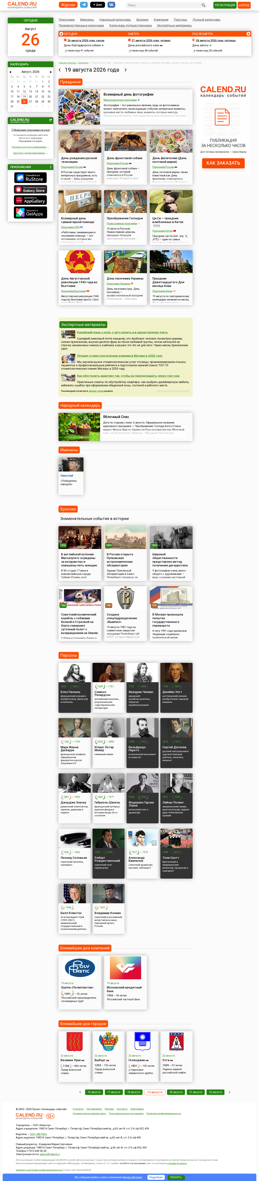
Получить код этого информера (29, 147)
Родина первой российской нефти (174, 1071)
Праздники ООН (70, 227)
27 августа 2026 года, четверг (151, 40)
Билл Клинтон (71, 913)
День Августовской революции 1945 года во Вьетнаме (79, 282)
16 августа (94, 1092)
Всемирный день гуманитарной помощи (77, 220)
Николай (67, 475)
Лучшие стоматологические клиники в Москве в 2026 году (119, 355)
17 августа (113, 1092)
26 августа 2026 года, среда (85, 40)
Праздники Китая (162, 231)
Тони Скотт (170, 857)
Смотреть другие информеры (29, 153)
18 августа (133, 1092)
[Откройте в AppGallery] (30, 200)
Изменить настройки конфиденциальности (39, 1170)
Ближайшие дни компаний (85, 948)
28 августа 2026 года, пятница (216, 40)
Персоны (180, 19)
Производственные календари (81, 25)
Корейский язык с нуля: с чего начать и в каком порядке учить (122, 332)
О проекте (78, 1109)
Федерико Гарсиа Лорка (141, 804)
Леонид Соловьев (74, 857)
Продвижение (94, 1109)
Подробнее (156, 1177)
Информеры (137, 1109)
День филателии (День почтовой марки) (169, 160)
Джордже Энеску (73, 802)
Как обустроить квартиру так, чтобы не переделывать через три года (128, 376)
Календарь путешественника (130, 25)
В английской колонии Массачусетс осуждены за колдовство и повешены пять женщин (79, 559)
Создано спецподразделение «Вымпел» (122, 618)
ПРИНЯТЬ (176, 1177)
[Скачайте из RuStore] (30, 178)
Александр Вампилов (137, 859)
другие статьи (96, 391)
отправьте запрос (177, 1163)
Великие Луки (71, 1060)
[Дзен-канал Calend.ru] (97, 5)
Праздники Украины (118, 283)
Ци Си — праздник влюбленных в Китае (167, 220)
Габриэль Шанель (107, 802)
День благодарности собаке (82, 45)
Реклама (109, 1109)
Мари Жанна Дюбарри (69, 748)
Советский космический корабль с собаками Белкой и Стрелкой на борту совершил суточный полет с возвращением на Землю (79, 624)
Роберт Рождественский (107, 859)
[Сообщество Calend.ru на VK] (111, 5)
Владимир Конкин (108, 913)
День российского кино (143, 45)
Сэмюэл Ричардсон (102, 693)
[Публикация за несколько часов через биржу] (223, 173)
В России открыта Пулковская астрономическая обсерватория (120, 559)
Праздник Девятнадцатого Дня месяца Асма (168, 282)
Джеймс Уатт (172, 692)
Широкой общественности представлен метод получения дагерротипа (170, 559)
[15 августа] (80, 1092)
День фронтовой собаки (124, 158)
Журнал (68, 4)
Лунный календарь (206, 19)
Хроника (142, 19)
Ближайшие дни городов (83, 1024)
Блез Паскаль (71, 692)
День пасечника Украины (125, 278)
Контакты (122, 1109)
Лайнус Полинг (173, 802)
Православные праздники (122, 223)
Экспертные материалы (174, 25)
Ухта (165, 1060)
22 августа (215, 1092)
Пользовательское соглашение (126, 1113)
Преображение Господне (125, 218)
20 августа (176, 1092)
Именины (87, 19)
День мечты (200, 45)
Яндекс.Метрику (132, 1177)
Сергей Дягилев (174, 747)
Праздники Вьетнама (73, 291)
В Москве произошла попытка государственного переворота (167, 620)
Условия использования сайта (89, 1113)
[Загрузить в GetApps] (30, 212)
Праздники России (72, 167)
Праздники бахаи (162, 291)
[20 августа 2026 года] (126, 69)
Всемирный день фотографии (128, 94)
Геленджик (137, 1060)
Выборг (100, 1060)
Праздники (66, 19)
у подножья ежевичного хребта (141, 1071)
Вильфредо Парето (137, 748)
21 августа (195, 1092)
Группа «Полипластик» (77, 987)
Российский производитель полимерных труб (78, 999)
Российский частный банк (123, 999)
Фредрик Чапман (141, 692)
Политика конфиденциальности (163, 1113)
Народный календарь (115, 19)
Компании (161, 19)
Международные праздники (120, 100)
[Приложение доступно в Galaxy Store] (30, 190)
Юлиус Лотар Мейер (104, 748)
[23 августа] (229, 1092)
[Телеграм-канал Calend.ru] (84, 5)
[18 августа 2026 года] (59, 69)
